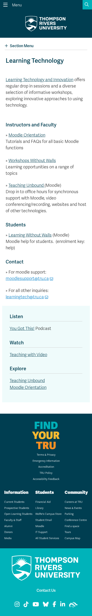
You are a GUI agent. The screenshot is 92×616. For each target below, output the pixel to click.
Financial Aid (42, 502)
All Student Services (47, 538)
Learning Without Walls (30, 235)
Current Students (14, 502)
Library (39, 508)
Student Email (43, 520)
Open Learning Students (18, 514)
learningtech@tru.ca (25, 297)
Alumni (8, 526)
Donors (8, 532)
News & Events (73, 508)
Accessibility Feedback (46, 479)
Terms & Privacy (46, 454)
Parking (69, 514)
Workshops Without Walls (32, 160)
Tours (68, 532)
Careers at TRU (74, 502)
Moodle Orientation (26, 135)
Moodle (39, 526)
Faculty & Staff (12, 520)
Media (8, 538)
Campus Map (72, 538)
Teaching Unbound (26, 185)
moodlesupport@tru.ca (27, 278)
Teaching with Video (28, 354)
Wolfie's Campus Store (48, 514)
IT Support (41, 532)
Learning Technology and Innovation (39, 79)
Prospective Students (16, 508)
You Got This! (22, 328)
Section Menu (21, 46)
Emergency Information (46, 460)
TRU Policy (46, 472)
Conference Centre (76, 520)
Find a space (72, 526)
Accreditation (46, 466)
